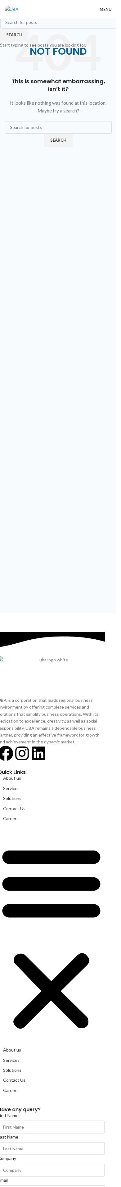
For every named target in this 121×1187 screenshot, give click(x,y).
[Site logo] (12, 8)
